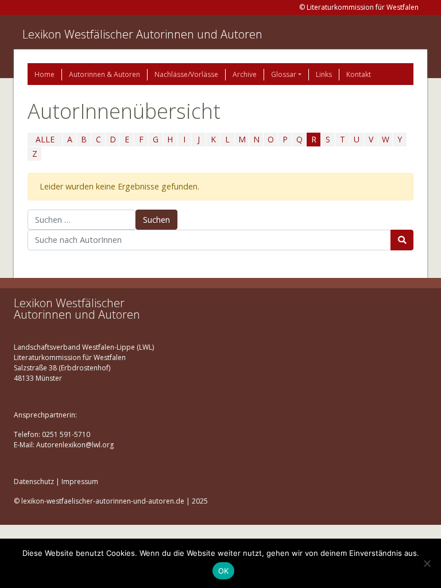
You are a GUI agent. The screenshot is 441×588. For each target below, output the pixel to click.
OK (223, 570)
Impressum (79, 481)
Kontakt (358, 74)
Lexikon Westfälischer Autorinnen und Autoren (142, 34)
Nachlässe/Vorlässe (186, 74)
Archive (245, 74)
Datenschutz (34, 481)
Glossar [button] (283, 74)
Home (44, 74)
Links (324, 74)
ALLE (45, 139)
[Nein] (426, 563)
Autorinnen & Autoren (104, 74)
